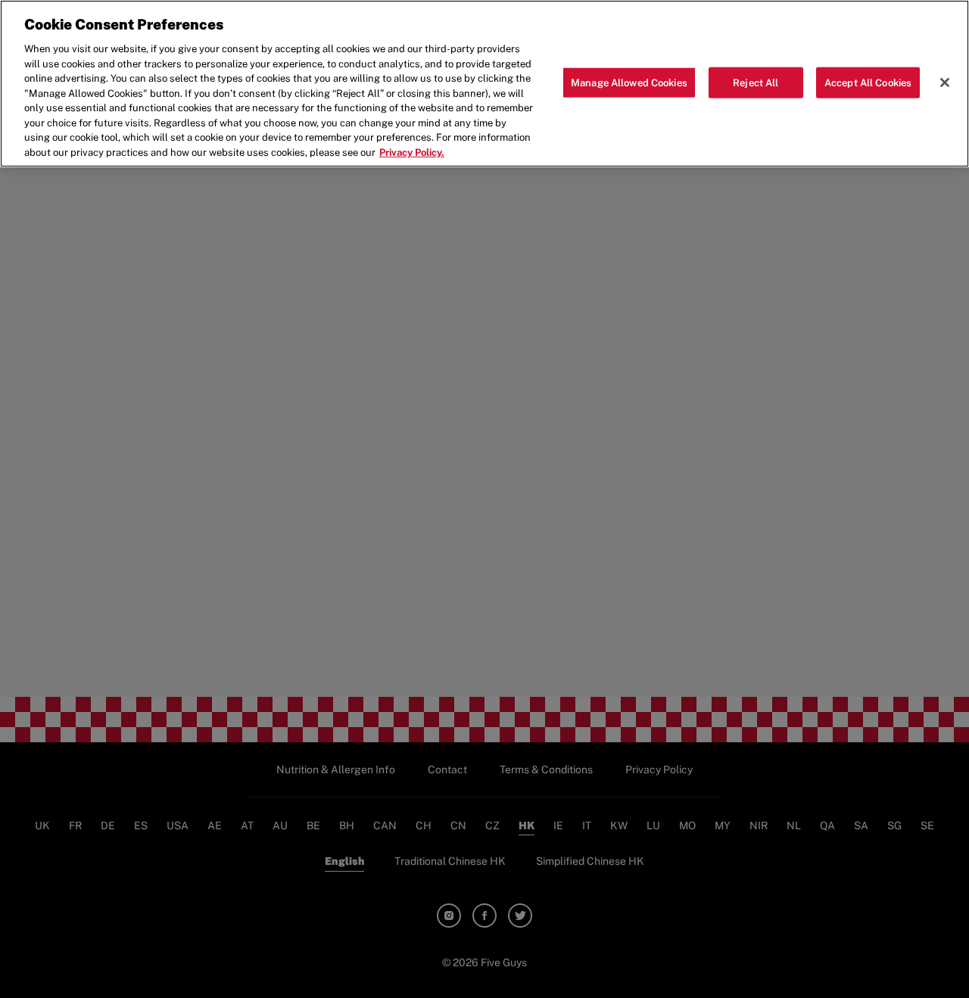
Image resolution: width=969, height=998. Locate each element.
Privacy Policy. (411, 152)
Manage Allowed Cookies (629, 82)
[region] (484, 83)
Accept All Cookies (867, 82)
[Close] (944, 82)
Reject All (755, 82)
